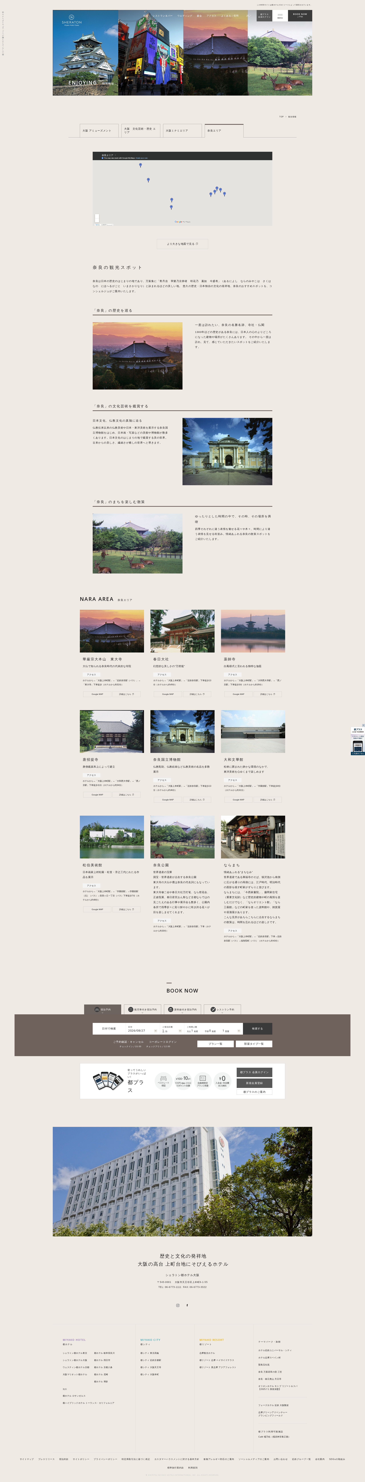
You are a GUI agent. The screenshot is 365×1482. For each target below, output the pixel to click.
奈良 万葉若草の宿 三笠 (270, 1372)
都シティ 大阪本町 (149, 1374)
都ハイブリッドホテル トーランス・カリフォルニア (89, 1403)
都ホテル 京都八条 (103, 1367)
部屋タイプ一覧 (254, 1043)
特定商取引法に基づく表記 (136, 1459)
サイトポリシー (81, 1459)
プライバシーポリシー (105, 1459)
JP (248, 16)
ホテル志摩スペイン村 (269, 1357)
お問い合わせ (281, 1459)
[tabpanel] (137, 356)
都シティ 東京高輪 (149, 1353)
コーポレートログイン (163, 1041)
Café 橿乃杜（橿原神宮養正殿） (274, 1437)
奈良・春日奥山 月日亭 (269, 1379)
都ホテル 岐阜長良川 (104, 1353)
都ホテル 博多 (101, 1381)
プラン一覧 (216, 1043)
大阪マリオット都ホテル (75, 1374)
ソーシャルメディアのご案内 (254, 1459)
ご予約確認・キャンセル (128, 1041)
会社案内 (320, 1459)
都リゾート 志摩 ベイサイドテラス (216, 1360)
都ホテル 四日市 (102, 1360)
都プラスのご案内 (254, 1091)
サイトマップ (27, 1459)
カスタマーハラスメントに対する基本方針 (176, 1459)
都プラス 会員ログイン (254, 1072)
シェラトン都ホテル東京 (75, 1353)
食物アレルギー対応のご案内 (218, 1459)
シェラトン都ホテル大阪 (75, 1360)
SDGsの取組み (337, 1459)
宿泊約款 (64, 1459)
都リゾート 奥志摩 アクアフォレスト (217, 1367)
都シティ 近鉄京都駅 (150, 1360)
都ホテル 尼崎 (101, 1374)
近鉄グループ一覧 (301, 1459)
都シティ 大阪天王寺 (150, 1367)
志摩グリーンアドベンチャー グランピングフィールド (272, 1414)
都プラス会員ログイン (264, 15)
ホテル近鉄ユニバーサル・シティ (275, 1350)
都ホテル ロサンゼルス (74, 1396)
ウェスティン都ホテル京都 (76, 1367)
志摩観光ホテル (207, 1353)
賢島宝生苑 (263, 1364)
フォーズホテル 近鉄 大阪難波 (273, 1405)
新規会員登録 (254, 1083)
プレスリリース (46, 1459)
